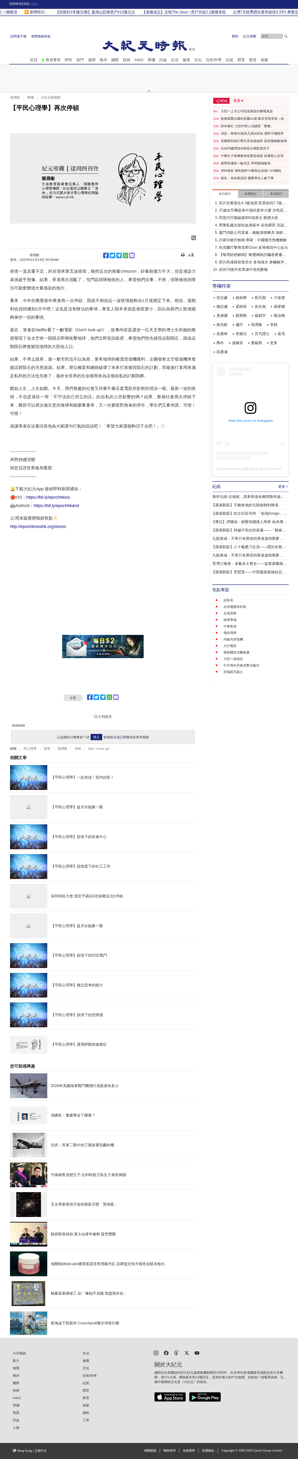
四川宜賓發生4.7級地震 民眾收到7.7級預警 (252, 203)
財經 (126, 60)
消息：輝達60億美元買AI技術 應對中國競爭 (252, 133)
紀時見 (228, 600)
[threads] (176, 1353)
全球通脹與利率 (235, 607)
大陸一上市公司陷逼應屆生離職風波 (247, 111)
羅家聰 (279, 306)
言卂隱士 (262, 334)
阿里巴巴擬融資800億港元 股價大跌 (248, 218)
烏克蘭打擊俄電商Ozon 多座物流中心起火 (253, 247)
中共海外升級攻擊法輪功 (241, 665)
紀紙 (229, 60)
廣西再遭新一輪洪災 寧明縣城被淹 (246, 163)
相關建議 (150, 1450)
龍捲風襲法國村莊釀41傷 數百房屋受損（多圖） (252, 119)
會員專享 (53, 60)
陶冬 (220, 343)
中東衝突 (230, 626)
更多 (274, 343)
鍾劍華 (241, 298)
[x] (186, 1353)
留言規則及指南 (18, 725)
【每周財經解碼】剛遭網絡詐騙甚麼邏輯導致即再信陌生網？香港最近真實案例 (252, 255)
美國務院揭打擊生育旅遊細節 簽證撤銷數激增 (254, 141)
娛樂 (264, 60)
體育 (241, 60)
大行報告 (230, 646)
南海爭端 (230, 620)
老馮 (281, 334)
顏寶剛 (241, 316)
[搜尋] (286, 36)
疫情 (47, 748)
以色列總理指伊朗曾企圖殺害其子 (245, 148)
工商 (86, 1420)
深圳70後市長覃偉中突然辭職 (243, 270)
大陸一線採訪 (233, 659)
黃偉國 (222, 316)
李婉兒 (241, 334)
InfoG (139, 60)
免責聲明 (189, 1450)
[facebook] (166, 1353)
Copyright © (229, 1450)
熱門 (80, 60)
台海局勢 (230, 613)
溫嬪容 (237, 343)
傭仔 (239, 325)
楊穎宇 (260, 316)
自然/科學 (214, 60)
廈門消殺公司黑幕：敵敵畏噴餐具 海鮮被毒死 (253, 233)
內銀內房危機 (233, 639)
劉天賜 (260, 298)
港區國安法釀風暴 (237, 652)
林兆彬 (222, 325)
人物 (16, 1427)
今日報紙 (19, 1353)
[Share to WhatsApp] (125, 255)
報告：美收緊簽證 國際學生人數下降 (247, 178)
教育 (253, 60)
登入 (96, 737)
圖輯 (86, 1413)
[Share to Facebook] (106, 255)
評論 (163, 60)
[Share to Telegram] (119, 255)
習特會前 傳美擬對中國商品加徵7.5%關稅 (251, 170)
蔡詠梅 (279, 316)
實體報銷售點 (41, 36)
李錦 (274, 325)
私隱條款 (208, 1450)
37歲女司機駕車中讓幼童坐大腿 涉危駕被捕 (253, 210)
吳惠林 (222, 334)
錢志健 (222, 306)
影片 (16, 1361)
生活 (174, 60)
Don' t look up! (98, 748)
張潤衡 (15, 97)
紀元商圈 (249, 36)
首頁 (33, 60)
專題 (16, 1413)
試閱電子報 (18, 36)
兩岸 (103, 60)
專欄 (151, 60)
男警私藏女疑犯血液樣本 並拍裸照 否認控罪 (253, 225)
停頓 (77, 748)
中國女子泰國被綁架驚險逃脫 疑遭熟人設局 (252, 156)
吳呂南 (260, 306)
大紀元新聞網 (50, 97)
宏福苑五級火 (233, 672)
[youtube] (196, 1353)
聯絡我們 (169, 1450)
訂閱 (123, 737)
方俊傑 (279, 298)
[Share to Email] (132, 255)
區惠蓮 (222, 352)
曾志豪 (222, 298)
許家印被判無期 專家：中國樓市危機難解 (253, 240)
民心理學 (30, 748)
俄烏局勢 (230, 633)
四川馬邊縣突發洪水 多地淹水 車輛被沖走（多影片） (253, 262)
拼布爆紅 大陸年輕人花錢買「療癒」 (247, 126)
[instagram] (155, 1353)
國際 (115, 60)
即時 (68, 60)
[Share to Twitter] (112, 255)
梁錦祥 (241, 306)
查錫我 (256, 343)
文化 (198, 60)
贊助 (235, 36)
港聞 (91, 60)
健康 (186, 60)
